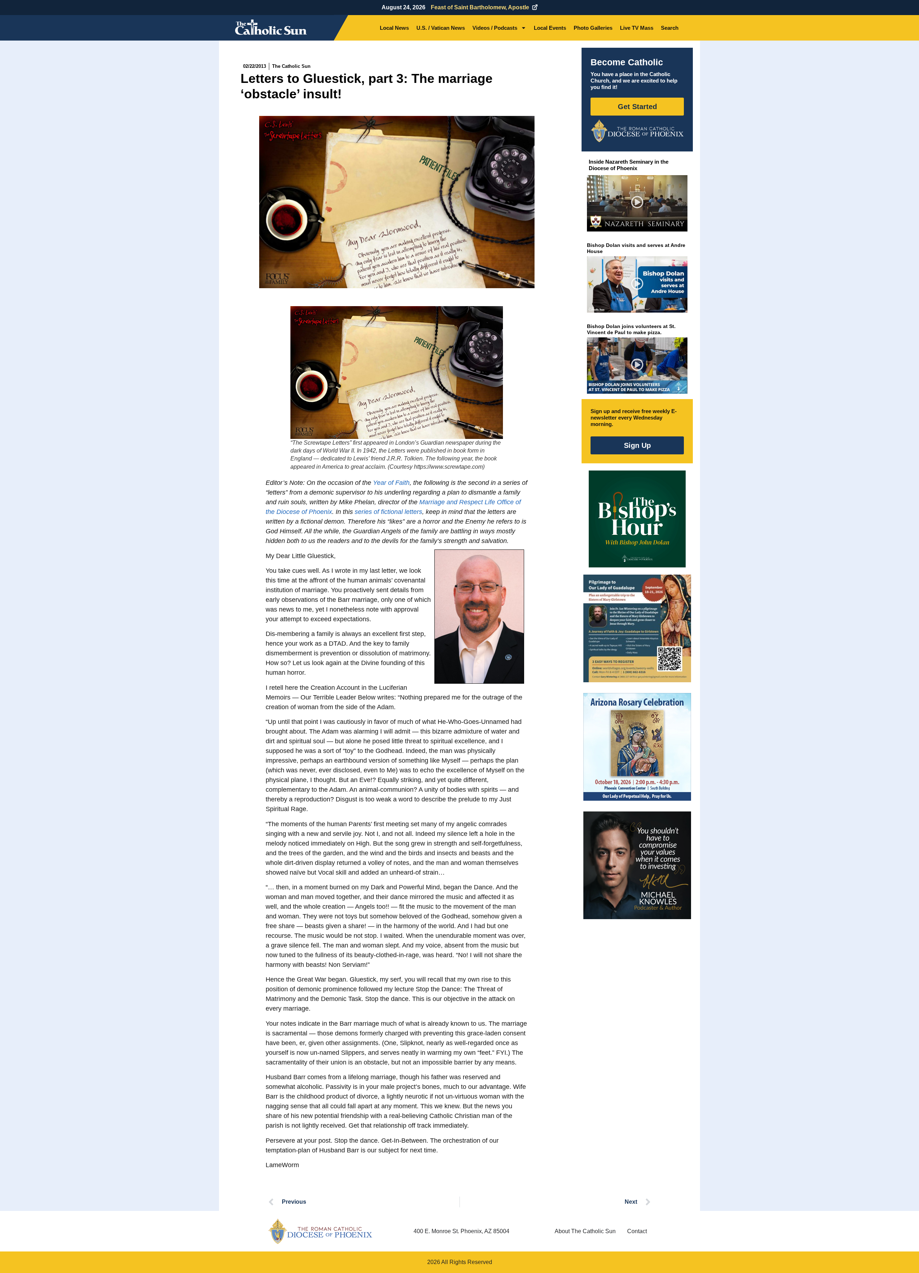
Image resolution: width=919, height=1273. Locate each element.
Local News (394, 28)
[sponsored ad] (637, 628)
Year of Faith (391, 482)
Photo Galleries (593, 28)
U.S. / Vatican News (440, 28)
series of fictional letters (388, 511)
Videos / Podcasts (494, 28)
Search (669, 28)
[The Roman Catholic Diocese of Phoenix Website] (637, 130)
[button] (637, 203)
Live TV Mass (636, 28)
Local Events (550, 28)
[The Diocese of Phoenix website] (320, 1231)
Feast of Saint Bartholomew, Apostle (480, 7)
